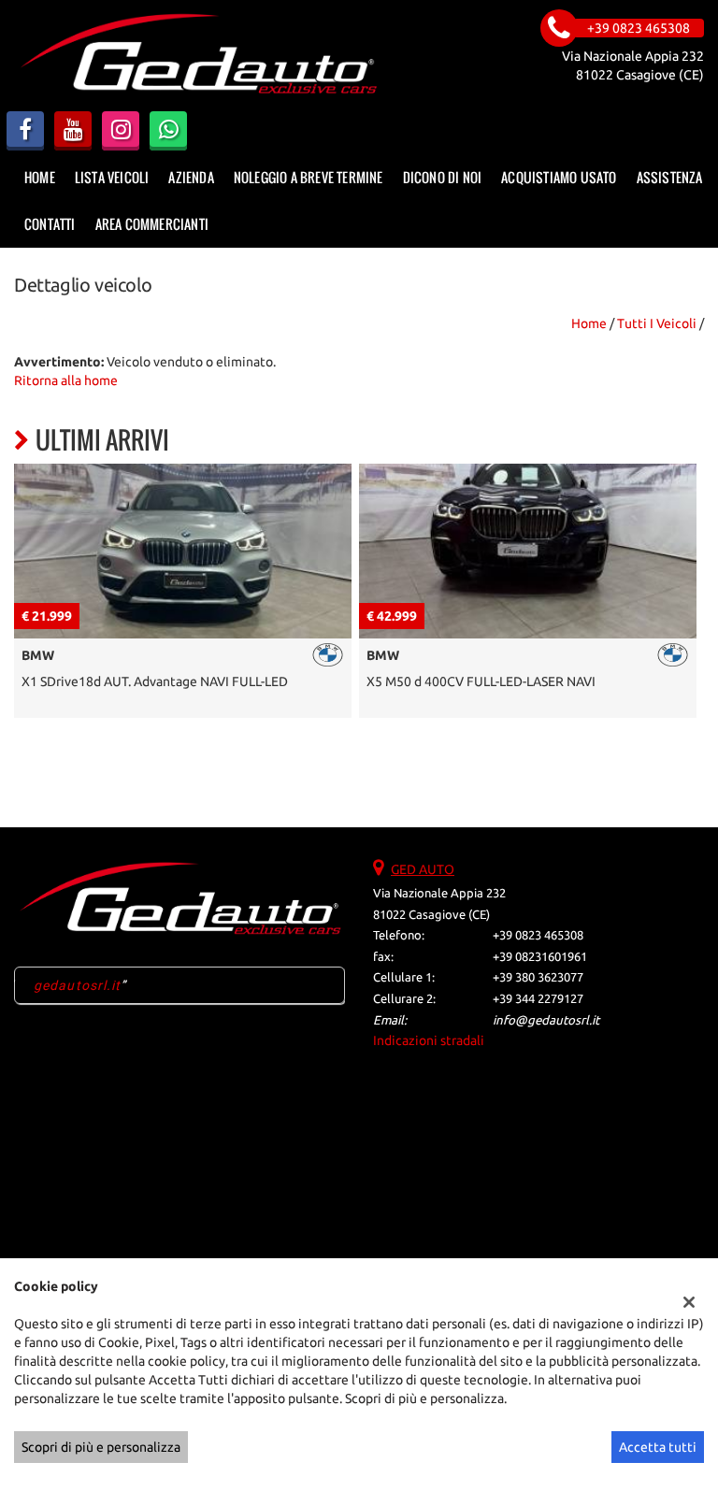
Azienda (190, 177)
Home (39, 177)
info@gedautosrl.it (546, 1020)
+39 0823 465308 (538, 935)
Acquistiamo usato (558, 177)
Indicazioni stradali (428, 1040)
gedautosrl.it (78, 985)
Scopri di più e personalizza (101, 1447)
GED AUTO (422, 869)
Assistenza (670, 177)
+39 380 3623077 (538, 977)
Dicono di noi (442, 177)
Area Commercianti (151, 224)
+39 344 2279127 (538, 999)
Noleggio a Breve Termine (308, 177)
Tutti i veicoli (656, 323)
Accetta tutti (657, 1447)
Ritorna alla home (66, 380)
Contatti (50, 224)
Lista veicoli (112, 177)
